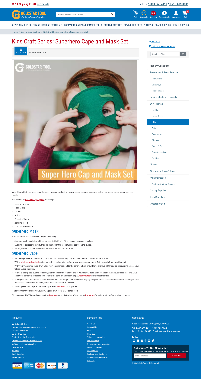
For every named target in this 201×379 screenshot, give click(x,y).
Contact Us (92, 327)
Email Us (155, 41)
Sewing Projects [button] (133, 25)
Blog (89, 330)
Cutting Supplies (158, 190)
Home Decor (157, 116)
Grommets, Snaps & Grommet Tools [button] (83, 25)
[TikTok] (153, 340)
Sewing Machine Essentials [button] (47, 25)
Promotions (157, 79)
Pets (154, 128)
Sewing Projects (18, 347)
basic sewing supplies (34, 199)
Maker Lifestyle (158, 177)
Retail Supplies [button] (181, 25)
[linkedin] (146, 340)
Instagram (89, 295)
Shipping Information (96, 337)
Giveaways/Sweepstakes (97, 357)
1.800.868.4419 (157, 4)
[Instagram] (142, 340)
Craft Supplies (18, 354)
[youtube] (149, 340)
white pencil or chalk (30, 262)
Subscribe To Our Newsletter (151, 348)
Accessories (157, 134)
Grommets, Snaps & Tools (162, 171)
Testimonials (92, 350)
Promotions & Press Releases (164, 72)
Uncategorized (157, 203)
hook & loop (61, 286)
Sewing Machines (19, 334)
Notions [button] (148, 25)
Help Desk (91, 334)
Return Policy (93, 340)
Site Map (90, 360)
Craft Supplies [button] (163, 25)
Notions (154, 164)
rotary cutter (85, 275)
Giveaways (156, 85)
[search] (112, 14)
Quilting (155, 158)
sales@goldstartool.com (169, 331)
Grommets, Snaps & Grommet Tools (27, 340)
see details (43, 4)
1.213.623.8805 (178, 4)
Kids (154, 122)
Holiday (155, 110)
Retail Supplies (157, 197)
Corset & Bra (157, 146)
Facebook (53, 295)
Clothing (155, 140)
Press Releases (158, 91)
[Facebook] (138, 340)
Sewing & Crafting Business (163, 184)
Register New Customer (97, 354)
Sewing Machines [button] (21, 25)
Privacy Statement (95, 347)
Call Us (163, 46)
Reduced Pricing (21, 324)
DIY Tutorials (156, 103)
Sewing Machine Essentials (163, 97)
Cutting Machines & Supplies (24, 344)
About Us (91, 324)
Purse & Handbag (159, 152)
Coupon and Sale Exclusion (98, 344)
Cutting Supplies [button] (113, 25)
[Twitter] (134, 340)
